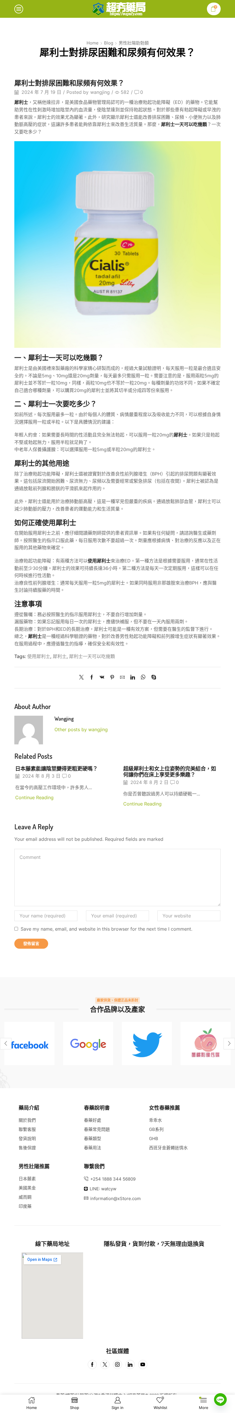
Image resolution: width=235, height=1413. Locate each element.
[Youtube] (142, 1364)
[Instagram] (117, 1364)
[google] (88, 1043)
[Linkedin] (130, 1364)
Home (93, 43)
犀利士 (21, 102)
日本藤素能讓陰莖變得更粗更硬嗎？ (56, 768)
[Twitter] (83, 677)
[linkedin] (133, 677)
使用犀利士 (38, 656)
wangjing (100, 92)
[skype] (152, 677)
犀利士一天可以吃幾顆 (92, 656)
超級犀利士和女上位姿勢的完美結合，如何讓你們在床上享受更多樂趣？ (169, 771)
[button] (5, 1043)
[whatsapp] (143, 677)
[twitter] (147, 1043)
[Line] (220, 1399)
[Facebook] (92, 677)
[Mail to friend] (122, 677)
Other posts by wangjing (81, 729)
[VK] (102, 677)
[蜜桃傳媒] (206, 1043)
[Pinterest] (112, 677)
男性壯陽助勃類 (134, 43)
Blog (108, 43)
